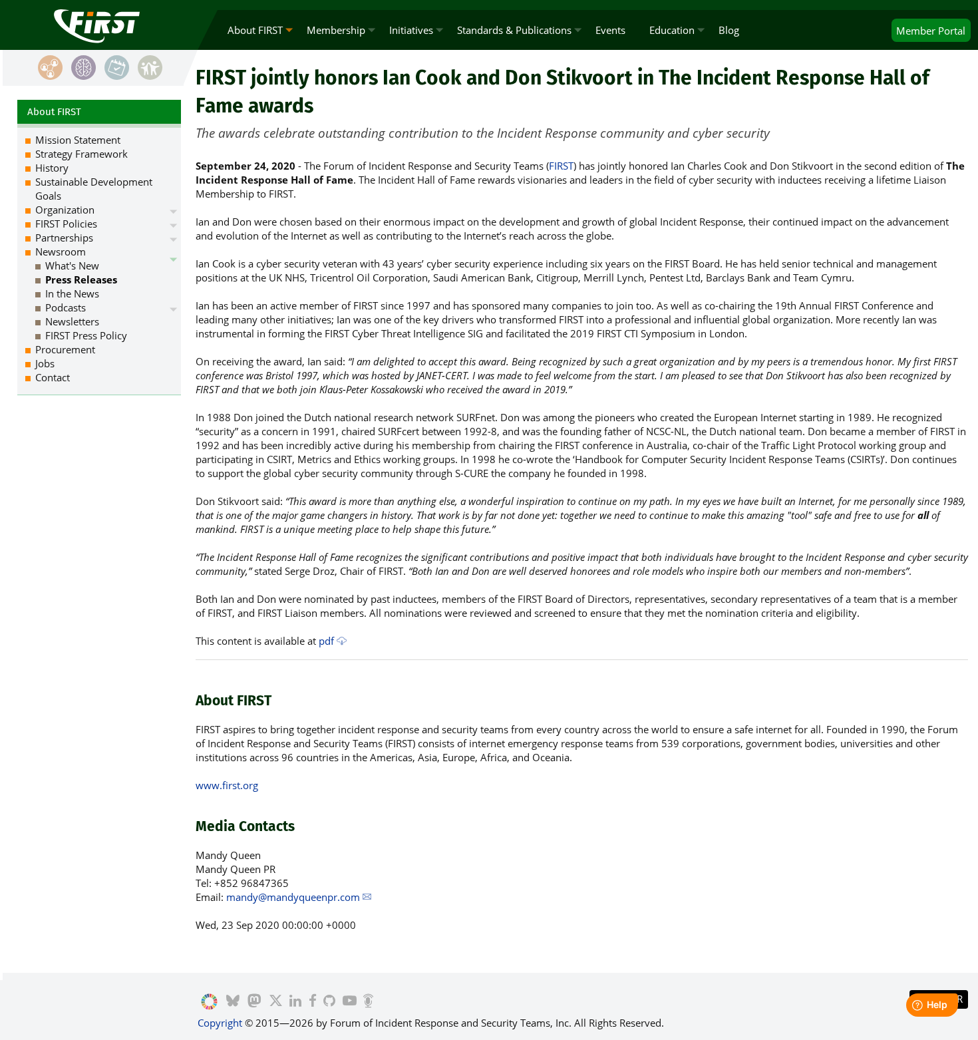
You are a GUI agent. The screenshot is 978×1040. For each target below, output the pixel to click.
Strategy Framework (81, 153)
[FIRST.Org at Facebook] (313, 1002)
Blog (729, 30)
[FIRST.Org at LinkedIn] (295, 1002)
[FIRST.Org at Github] (329, 1002)
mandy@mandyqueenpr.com (293, 897)
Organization (64, 209)
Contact (52, 377)
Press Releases (81, 279)
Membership (336, 30)
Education (672, 30)
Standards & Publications (514, 30)
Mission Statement (77, 139)
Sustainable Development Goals (93, 188)
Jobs (45, 363)
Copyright (220, 1022)
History (52, 167)
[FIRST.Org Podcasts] (368, 1002)
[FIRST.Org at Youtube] (350, 1002)
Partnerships (64, 237)
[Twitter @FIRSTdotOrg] (276, 1002)
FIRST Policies (66, 223)
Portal (930, 30)
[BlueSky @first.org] (233, 1002)
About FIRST (255, 30)
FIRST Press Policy (86, 335)
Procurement (65, 349)
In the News (72, 293)
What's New (72, 265)
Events (610, 30)
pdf (326, 640)
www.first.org (227, 785)
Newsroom (60, 251)
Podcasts (65, 307)
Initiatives (411, 30)
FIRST (561, 165)
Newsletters (72, 321)
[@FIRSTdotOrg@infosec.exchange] (254, 1002)
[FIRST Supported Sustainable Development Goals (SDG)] (209, 1002)
